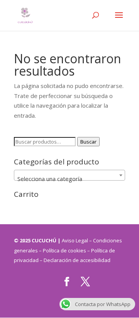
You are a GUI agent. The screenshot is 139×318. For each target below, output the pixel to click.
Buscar (88, 141)
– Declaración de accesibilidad (75, 260)
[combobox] (69, 175)
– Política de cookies (62, 250)
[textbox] (69, 178)
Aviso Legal (75, 240)
